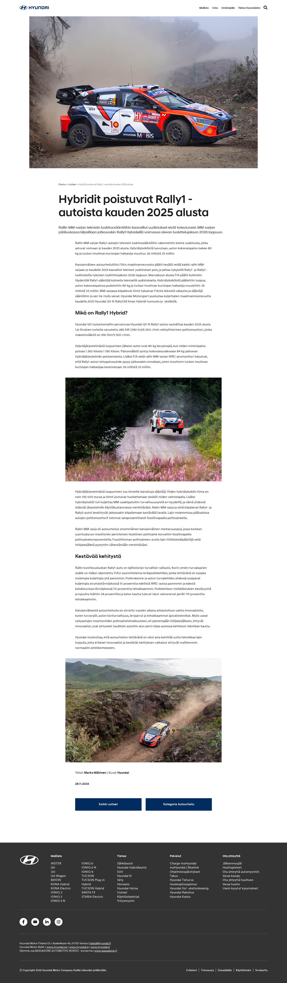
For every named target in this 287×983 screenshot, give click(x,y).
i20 (53, 867)
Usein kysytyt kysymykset (240, 888)
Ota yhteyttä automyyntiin (241, 872)
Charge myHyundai (183, 863)
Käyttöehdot (243, 970)
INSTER (56, 863)
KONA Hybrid (60, 884)
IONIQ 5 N (58, 901)
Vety (120, 880)
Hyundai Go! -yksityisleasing (189, 888)
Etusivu (62, 184)
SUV (120, 872)
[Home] (34, 9)
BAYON (56, 880)
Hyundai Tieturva (181, 880)
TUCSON (88, 876)
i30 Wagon (58, 876)
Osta (215, 8)
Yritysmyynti (125, 901)
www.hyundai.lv (79, 947)
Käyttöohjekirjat (128, 897)
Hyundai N (124, 876)
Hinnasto (123, 884)
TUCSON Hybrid (93, 888)
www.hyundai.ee (57, 947)
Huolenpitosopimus (183, 884)
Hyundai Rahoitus (182, 892)
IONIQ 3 (56, 892)
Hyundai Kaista (180, 897)
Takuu (174, 876)
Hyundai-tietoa (127, 888)
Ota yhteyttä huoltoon (238, 880)
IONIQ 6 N (89, 867)
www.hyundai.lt (100, 947)
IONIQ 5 (56, 897)
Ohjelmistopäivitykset (185, 872)
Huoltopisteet (232, 867)
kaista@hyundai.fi (100, 943)
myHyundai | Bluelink (184, 867)
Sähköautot (125, 863)
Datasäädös (225, 970)
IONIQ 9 (87, 872)
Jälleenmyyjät (232, 863)
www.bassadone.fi (105, 950)
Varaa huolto (231, 884)
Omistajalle (228, 8)
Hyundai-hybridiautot (132, 867)
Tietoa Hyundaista (249, 8)
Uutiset (72, 184)
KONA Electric (61, 888)
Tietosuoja (207, 970)
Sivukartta (261, 970)
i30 (53, 872)
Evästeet (191, 970)
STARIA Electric (92, 897)
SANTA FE (88, 892)
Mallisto (204, 8)
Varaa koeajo (231, 876)
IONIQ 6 (87, 863)
